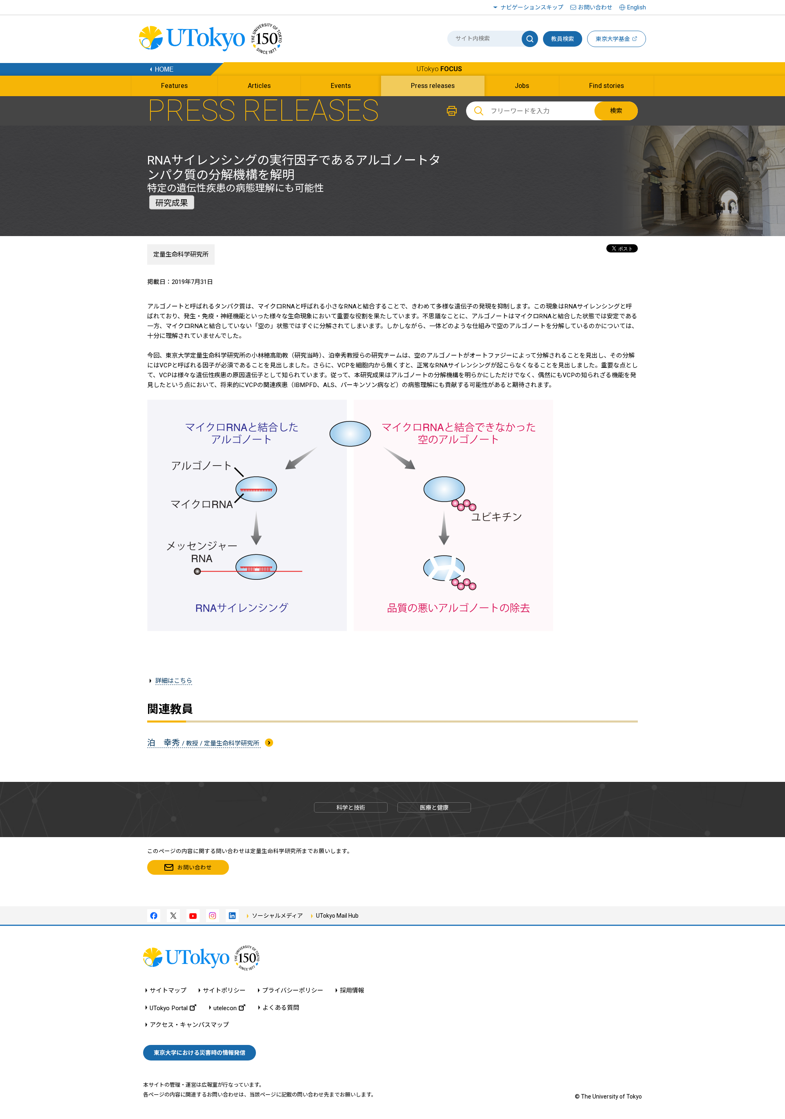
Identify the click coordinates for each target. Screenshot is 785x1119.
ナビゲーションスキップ (531, 7)
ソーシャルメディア (277, 915)
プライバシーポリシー (292, 991)
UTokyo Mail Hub (337, 915)
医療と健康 (434, 807)
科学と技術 (350, 807)
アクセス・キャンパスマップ (189, 1025)
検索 (616, 111)
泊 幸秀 (204, 743)
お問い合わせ (595, 7)
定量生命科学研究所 (181, 254)
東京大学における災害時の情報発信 (199, 1052)
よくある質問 (280, 1008)
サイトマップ (168, 991)
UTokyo (439, 69)
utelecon (225, 1007)
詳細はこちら (173, 680)
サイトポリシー (224, 991)
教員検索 (562, 39)
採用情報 (352, 991)
